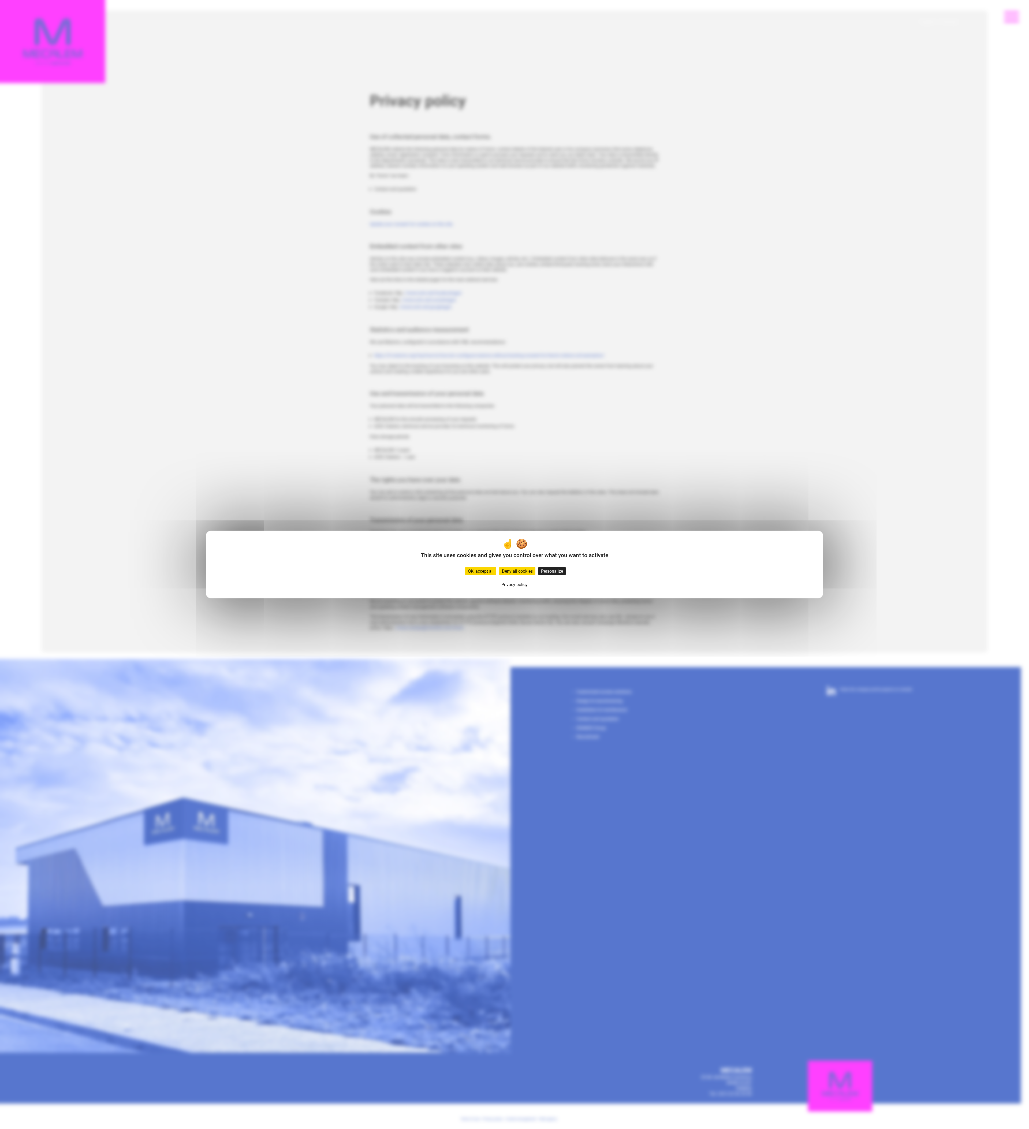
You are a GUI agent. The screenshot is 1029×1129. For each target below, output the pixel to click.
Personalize (552, 571)
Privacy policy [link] (514, 584)
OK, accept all (481, 571)
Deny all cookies (517, 571)
